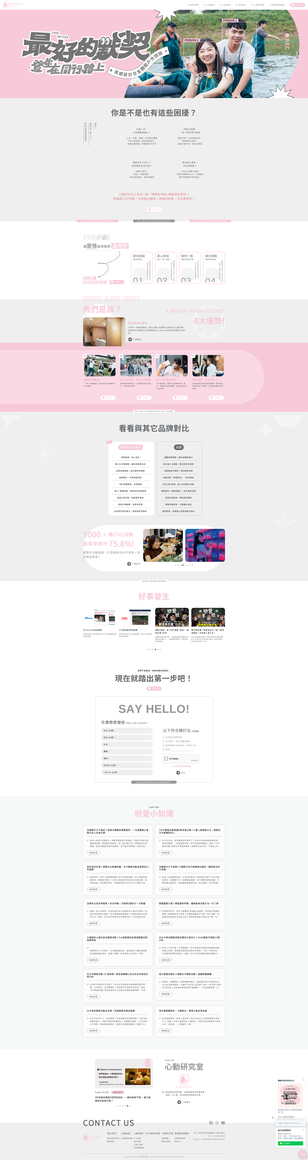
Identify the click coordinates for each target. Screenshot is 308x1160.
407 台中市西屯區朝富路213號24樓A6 (209, 1133)
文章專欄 (165, 1138)
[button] (175, 565)
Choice (181, 1157)
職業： (107, 751)
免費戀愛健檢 (179, 1138)
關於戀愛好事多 (113, 1138)
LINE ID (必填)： (111, 772)
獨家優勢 (110, 1141)
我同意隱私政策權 (182, 766)
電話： (107, 758)
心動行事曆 (138, 1144)
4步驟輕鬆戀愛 (127, 1138)
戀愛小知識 (165, 1141)
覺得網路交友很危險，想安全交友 (181, 745)
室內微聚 (137, 1141)
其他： (169, 749)
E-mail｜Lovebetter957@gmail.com (209, 1139)
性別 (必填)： (110, 737)
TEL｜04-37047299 (216, 1136)
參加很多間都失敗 (174, 737)
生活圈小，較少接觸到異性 (178, 741)
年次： (107, 744)
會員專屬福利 (139, 1148)
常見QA (177, 1141)
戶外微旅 (137, 1138)
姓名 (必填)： (110, 730)
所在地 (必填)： (111, 765)
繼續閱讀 (93, 853)
